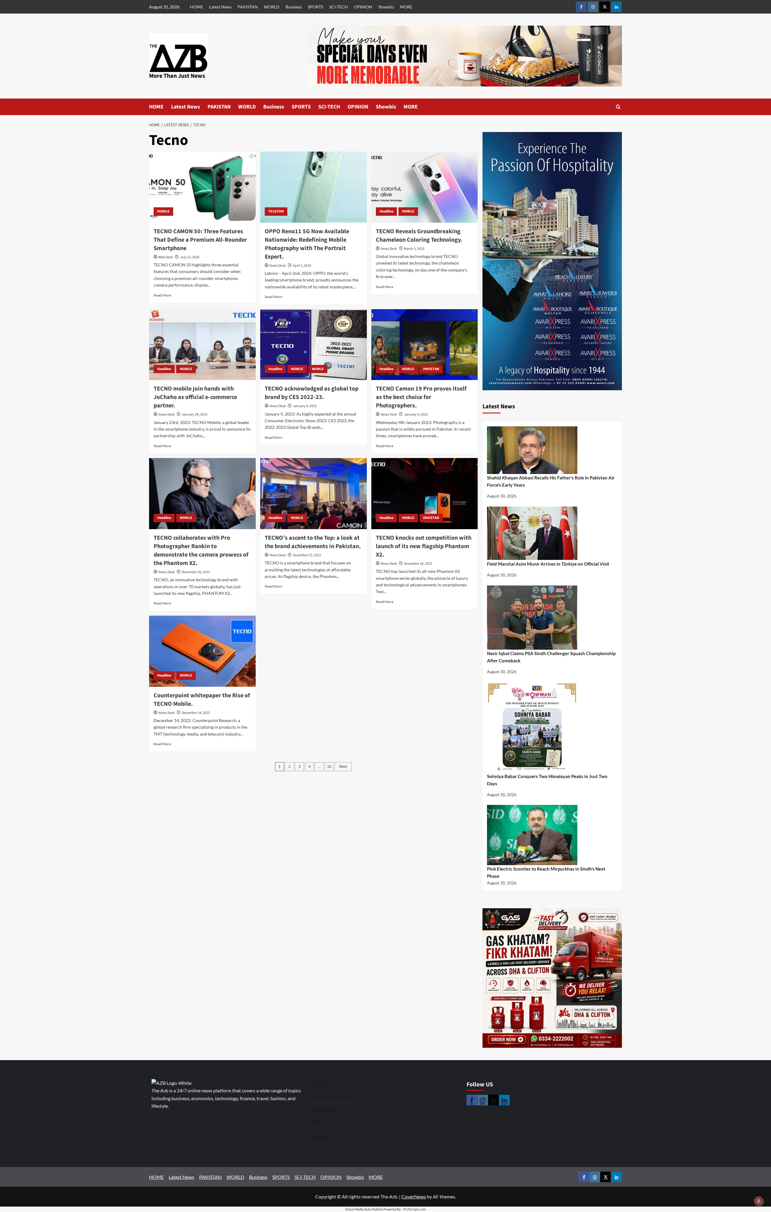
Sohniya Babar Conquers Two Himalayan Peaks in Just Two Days (547, 780)
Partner (317, 1121)
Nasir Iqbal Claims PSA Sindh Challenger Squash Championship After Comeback (551, 657)
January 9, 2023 (305, 406)
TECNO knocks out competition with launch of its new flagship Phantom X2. (423, 546)
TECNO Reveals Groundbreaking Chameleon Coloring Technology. (419, 235)
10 (329, 767)
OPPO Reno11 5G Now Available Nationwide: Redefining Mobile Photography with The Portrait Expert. (307, 244)
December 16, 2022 (418, 563)
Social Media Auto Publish (364, 1209)
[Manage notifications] (758, 1201)
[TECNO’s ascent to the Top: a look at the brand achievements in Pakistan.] (313, 493)
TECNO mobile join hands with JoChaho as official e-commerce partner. (195, 397)
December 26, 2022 (196, 572)
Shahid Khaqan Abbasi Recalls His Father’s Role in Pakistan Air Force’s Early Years (551, 481)
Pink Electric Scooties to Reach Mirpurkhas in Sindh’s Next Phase (546, 872)
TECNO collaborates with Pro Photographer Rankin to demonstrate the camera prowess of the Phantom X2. (201, 550)
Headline (386, 211)
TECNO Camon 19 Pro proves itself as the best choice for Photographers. (421, 397)
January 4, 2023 (416, 414)
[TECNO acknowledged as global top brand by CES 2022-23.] (313, 344)
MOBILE (163, 211)
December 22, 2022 (307, 555)
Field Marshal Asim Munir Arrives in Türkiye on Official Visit (548, 564)
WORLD (271, 6)
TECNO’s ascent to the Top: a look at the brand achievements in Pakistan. (313, 542)
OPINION (363, 6)
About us (318, 1136)
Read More (162, 295)
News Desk (278, 265)
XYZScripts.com (414, 1209)
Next (343, 767)
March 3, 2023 (414, 248)
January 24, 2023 (194, 414)
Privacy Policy (323, 1109)
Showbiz (386, 6)
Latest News (220, 6)
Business (294, 6)
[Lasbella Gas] (552, 978)
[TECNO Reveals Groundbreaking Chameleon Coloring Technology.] (424, 187)
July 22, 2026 (189, 257)
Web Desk (165, 257)
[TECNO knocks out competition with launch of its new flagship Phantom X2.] (424, 493)
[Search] (618, 107)
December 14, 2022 (196, 712)
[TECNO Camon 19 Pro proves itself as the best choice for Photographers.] (424, 344)
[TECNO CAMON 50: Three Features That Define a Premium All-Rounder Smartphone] (202, 187)
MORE (406, 6)
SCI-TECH (338, 6)
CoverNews (413, 1196)
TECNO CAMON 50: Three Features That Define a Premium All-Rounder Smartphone (200, 240)
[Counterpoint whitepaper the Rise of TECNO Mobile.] (202, 651)
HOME (196, 6)
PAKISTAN (248, 6)
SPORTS (315, 6)
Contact (317, 1082)
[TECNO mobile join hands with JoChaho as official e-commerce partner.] (202, 344)
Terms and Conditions (331, 1095)
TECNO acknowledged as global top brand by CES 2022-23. (311, 393)
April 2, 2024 (302, 265)
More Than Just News (177, 76)
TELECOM (276, 211)
